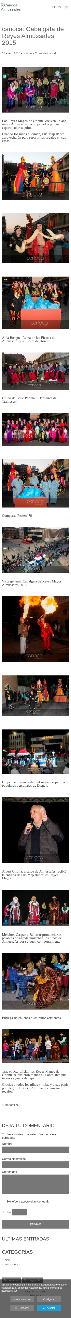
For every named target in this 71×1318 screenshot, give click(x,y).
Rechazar (23, 1308)
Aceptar (50, 1308)
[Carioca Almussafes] (18, 7)
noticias (27, 53)
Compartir (9, 1104)
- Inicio (6, 1260)
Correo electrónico (14, 1158)
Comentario (9, 1171)
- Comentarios (42, 53)
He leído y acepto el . (27, 1201)
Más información (22, 1299)
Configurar (49, 1299)
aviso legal (40, 1201)
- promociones (11, 1264)
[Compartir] (55, 53)
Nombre (7, 1143)
